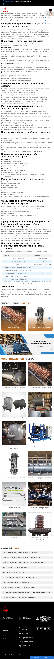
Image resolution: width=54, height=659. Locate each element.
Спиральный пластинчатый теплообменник (26, 638)
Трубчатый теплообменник (26, 641)
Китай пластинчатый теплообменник (15, 567)
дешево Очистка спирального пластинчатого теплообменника (23, 562)
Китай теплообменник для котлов (14, 572)
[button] (49, 318)
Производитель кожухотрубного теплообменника (19, 597)
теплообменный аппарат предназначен (16, 582)
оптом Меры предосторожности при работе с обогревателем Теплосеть (26, 592)
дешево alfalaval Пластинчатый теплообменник (18, 587)
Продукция (5, 630)
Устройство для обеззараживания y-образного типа (24, 645)
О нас (4, 635)
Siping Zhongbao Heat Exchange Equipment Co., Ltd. (21, 229)
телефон (48, 20)
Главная (5, 627)
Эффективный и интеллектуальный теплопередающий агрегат (26, 633)
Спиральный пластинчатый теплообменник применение (21, 552)
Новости (5, 633)
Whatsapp (49, 23)
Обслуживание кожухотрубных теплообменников (19, 577)
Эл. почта (49, 17)
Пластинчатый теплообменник (23, 628)
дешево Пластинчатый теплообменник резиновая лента (21, 557)
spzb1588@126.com (27, 618)
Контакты (5, 638)
